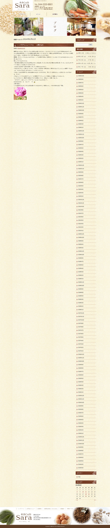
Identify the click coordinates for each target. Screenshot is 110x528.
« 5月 (77, 500)
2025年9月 (80, 79)
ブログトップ (80, 40)
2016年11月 (81, 357)
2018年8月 (80, 292)
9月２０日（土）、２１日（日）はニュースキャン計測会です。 (87, 57)
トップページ (22, 14)
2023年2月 (80, 158)
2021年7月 (80, 213)
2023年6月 (80, 148)
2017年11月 (81, 316)
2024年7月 (80, 117)
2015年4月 (80, 423)
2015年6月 (80, 416)
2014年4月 (80, 464)
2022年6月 (80, 182)
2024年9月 (80, 113)
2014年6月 (80, 457)
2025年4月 (80, 93)
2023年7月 (80, 144)
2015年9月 (80, 406)
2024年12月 (81, 103)
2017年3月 (80, 344)
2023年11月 (81, 134)
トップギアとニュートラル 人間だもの (30, 45)
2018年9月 (80, 289)
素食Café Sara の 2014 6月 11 (40, 0)
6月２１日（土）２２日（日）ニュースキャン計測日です (87, 64)
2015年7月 (80, 412)
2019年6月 (80, 265)
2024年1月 (80, 127)
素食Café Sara (22, 5)
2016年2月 (80, 388)
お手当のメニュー (38, 14)
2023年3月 (80, 155)
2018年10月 (81, 285)
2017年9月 (80, 323)
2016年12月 (81, 354)
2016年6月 (80, 375)
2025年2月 (80, 100)
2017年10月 (81, 320)
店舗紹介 (88, 14)
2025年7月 (80, 82)
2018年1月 (80, 309)
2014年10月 (81, 443)
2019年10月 (81, 254)
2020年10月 (81, 237)
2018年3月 (80, 302)
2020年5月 (80, 244)
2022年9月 (80, 172)
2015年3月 (80, 426)
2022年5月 (80, 186)
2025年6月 (80, 86)
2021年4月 (80, 223)
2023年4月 (80, 151)
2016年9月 (80, 364)
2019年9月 (80, 258)
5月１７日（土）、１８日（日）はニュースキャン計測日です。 (87, 67)
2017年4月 (80, 340)
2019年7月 (80, 261)
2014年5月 (80, 461)
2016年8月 (80, 368)
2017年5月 (80, 337)
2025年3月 (80, 96)
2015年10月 (81, 402)
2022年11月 (81, 168)
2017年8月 (80, 326)
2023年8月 (80, 141)
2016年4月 (80, 381)
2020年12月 (81, 234)
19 (88, 494)
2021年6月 (80, 216)
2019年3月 (80, 271)
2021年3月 (80, 227)
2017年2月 (80, 347)
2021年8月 (80, 210)
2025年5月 (80, 89)
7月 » (95, 500)
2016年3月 (80, 385)
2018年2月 (80, 306)
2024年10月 (81, 110)
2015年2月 (80, 430)
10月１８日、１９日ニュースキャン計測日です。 (87, 53)
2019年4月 (80, 268)
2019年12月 (81, 251)
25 (86, 496)
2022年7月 (80, 179)
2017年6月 (80, 333)
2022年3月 (80, 192)
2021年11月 (81, 203)
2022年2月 (80, 196)
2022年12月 (81, 165)
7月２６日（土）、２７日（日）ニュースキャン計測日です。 (87, 60)
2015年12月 (81, 395)
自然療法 (55, 14)
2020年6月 (80, 241)
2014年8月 (80, 450)
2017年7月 (80, 330)
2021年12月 (81, 199)
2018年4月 (80, 299)
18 (86, 494)
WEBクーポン (70, 508)
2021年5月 (80, 220)
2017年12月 (81, 313)
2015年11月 (81, 399)
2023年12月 (81, 131)
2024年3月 (80, 124)
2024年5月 (80, 120)
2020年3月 (80, 247)
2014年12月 (81, 436)
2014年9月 (80, 447)
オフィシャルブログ (81, 508)
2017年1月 (80, 351)
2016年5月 (80, 378)
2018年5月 (80, 296)
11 (85, 492)
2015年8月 (80, 409)
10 (83, 492)
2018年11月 (81, 282)
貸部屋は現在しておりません (71, 14)
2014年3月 (80, 467)
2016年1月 (80, 392)
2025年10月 (81, 75)
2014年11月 (81, 440)
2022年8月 (80, 175)
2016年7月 (80, 371)
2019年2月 (80, 275)
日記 (79, 476)
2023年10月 (81, 137)
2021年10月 (81, 206)
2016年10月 (81, 361)
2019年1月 (80, 278)
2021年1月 (80, 230)
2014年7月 (80, 454)
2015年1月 (80, 433)
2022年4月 (80, 189)
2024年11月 (81, 106)
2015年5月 (80, 419)
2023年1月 (80, 161)
